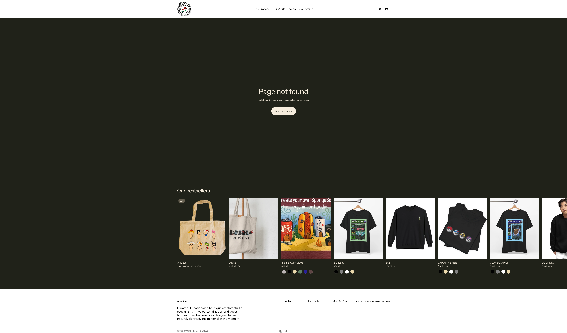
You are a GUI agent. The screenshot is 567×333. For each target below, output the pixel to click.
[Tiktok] (286, 331)
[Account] (380, 9)
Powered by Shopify (201, 331)
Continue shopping (283, 111)
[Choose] (221, 254)
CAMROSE (188, 331)
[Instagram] (281, 331)
